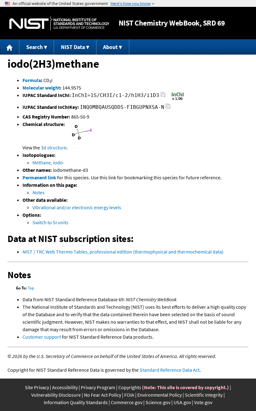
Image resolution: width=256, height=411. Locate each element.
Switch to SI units (50, 222)
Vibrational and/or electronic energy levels (76, 207)
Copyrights (129, 387)
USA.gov (182, 402)
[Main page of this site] (9, 47)
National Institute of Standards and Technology (59, 23)
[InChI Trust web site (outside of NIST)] (177, 99)
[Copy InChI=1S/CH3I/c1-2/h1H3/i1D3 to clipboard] (162, 96)
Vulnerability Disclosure (56, 395)
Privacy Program (98, 387)
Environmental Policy (159, 395)
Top (31, 288)
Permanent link (39, 177)
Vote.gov (203, 402)
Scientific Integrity (204, 395)
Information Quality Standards (76, 402)
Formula (31, 80)
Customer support (41, 337)
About (110, 47)
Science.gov (157, 402)
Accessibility (65, 387)
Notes (38, 192)
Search (34, 47)
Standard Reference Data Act (169, 370)
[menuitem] (9, 47)
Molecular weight (41, 88)
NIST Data (73, 47)
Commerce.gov (126, 402)
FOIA (129, 395)
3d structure (53, 147)
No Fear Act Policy (102, 395)
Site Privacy (37, 387)
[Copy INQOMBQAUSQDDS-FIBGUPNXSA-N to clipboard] (167, 108)
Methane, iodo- (48, 162)
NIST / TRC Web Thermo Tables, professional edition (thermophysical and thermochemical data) (123, 252)
